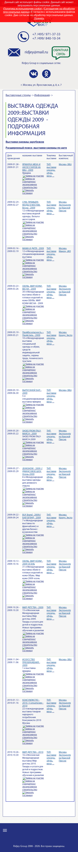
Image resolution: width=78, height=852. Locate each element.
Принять (39, 18)
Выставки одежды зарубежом (25, 142)
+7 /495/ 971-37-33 (46, 34)
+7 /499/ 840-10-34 (46, 38)
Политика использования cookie (23, 9)
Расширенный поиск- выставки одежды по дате (36, 148)
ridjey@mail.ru (36, 52)
